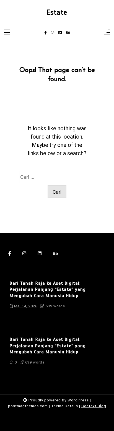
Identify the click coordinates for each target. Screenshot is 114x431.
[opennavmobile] (107, 33)
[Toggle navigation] (7, 33)
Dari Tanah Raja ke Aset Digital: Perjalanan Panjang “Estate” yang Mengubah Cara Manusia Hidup (48, 289)
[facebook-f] (45, 33)
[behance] (68, 33)
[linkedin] (60, 33)
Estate (57, 12)
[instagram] (52, 33)
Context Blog (93, 406)
